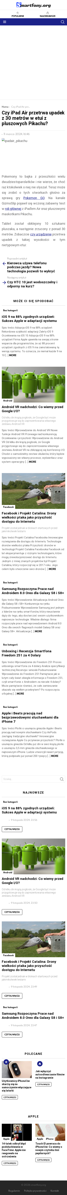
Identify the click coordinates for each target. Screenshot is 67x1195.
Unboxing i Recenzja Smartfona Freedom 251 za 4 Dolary (26, 653)
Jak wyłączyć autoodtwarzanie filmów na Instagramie (49, 1074)
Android (7, 400)
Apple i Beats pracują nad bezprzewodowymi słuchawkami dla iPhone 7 (30, 717)
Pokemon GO (33, 198)
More (12, 355)
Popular (6, 1062)
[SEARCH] (62, 21)
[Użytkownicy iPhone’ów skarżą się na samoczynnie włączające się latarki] (17, 1069)
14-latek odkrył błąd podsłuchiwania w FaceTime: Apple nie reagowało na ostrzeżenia (14, 1150)
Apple (6, 1138)
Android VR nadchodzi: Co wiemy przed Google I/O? (32, 409)
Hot (40, 1063)
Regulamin (14, 1190)
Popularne (18, 16)
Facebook (8, 507)
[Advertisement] (33, 60)
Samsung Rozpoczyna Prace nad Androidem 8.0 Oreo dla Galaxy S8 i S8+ (33, 591)
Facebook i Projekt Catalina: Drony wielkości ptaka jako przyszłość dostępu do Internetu (29, 517)
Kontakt (55, 1190)
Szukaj (61, 780)
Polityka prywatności (35, 1190)
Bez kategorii (10, 310)
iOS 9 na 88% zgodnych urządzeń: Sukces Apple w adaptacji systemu (29, 319)
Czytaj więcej (12, 829)
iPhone (49, 1138)
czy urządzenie (41, 234)
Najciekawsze (47, 16)
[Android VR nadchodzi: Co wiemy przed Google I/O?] (33, 385)
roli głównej (13, 209)
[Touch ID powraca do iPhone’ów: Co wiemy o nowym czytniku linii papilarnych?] (50, 1132)
